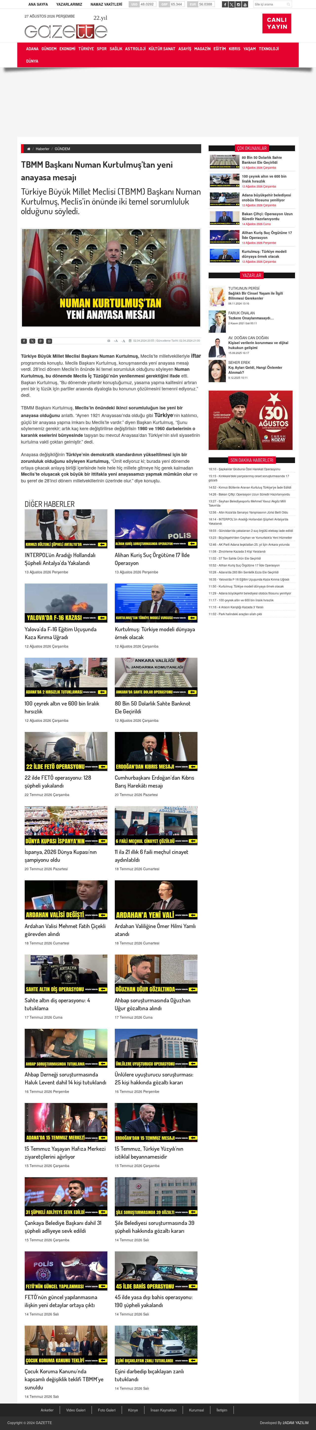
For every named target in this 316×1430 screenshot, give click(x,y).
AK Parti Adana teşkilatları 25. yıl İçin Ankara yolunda (249, 544)
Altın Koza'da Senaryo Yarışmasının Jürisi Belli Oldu (248, 512)
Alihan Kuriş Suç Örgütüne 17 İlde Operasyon (267, 235)
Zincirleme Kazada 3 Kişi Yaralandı (237, 551)
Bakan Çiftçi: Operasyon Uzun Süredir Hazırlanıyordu (267, 216)
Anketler (47, 1409)
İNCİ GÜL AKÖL (240, 362)
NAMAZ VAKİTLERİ (106, 4)
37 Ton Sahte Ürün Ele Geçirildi (235, 558)
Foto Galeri (107, 1409)
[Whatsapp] (49, 341)
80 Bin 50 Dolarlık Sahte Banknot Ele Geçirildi (262, 160)
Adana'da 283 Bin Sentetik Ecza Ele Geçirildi (244, 572)
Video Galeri (75, 1409)
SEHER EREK (239, 337)
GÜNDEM (62, 148)
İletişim (222, 1409)
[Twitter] (32, 341)
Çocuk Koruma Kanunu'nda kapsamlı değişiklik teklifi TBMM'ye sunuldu (64, 1379)
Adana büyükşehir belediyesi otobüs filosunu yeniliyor (266, 197)
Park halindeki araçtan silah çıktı (235, 614)
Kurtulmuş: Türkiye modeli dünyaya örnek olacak (264, 254)
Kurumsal (196, 1409)
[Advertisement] (158, 102)
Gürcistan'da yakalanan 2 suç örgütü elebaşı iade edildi (251, 530)
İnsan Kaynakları (164, 1409)
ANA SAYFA (38, 4)
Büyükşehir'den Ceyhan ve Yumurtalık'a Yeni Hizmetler (250, 537)
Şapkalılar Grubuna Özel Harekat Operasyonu (244, 469)
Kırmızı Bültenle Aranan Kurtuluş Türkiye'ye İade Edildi (250, 487)
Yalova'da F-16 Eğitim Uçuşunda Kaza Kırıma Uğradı (249, 579)
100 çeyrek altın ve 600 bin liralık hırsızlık (264, 179)
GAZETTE (44, 1422)
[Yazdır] (109, 341)
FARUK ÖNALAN (241, 288)
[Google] (41, 341)
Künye (133, 1409)
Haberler (42, 148)
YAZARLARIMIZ (69, 4)
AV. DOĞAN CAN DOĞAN (248, 312)
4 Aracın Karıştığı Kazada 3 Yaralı (236, 607)
